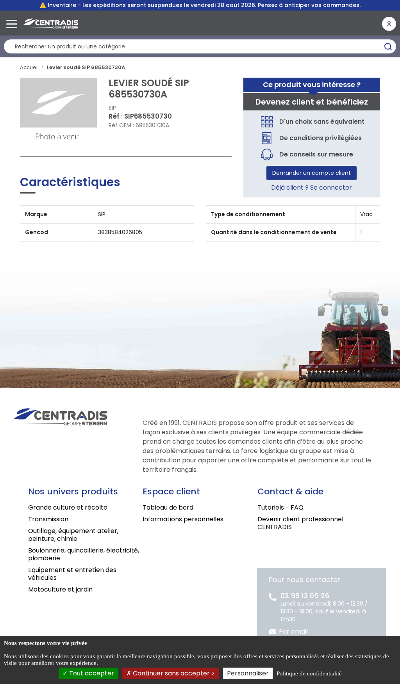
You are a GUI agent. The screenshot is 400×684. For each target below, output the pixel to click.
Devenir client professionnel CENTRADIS (300, 523)
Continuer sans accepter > (173, 673)
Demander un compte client (311, 173)
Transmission (48, 519)
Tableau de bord (168, 507)
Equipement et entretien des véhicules (72, 573)
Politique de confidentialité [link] (309, 673)
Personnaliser (248, 673)
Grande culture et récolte (67, 507)
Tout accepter (91, 673)
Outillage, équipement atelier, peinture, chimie (73, 534)
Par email (293, 631)
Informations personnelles (183, 519)
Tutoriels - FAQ (280, 507)
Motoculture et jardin (60, 589)
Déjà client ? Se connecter (311, 187)
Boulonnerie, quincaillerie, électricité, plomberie (83, 554)
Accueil (29, 67)
